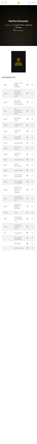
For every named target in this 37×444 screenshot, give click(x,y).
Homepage (19, 30)
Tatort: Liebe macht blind (18, 175)
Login (34, 2)
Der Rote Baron (17, 148)
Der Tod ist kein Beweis (18, 238)
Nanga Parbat (18, 143)
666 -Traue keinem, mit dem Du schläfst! (17, 189)
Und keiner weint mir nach (17, 226)
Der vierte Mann (17, 119)
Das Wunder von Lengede (18, 182)
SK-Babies (17, 243)
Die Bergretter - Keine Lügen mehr (18, 111)
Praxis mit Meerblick (17, 137)
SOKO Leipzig (18, 248)
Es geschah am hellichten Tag (18, 218)
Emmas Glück (18, 170)
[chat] (29, 3)
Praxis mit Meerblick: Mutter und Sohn (18, 93)
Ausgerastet (18, 233)
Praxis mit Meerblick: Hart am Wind (18, 102)
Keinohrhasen (18, 160)
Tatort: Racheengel (17, 165)
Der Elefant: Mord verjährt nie (18, 198)
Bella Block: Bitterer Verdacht (17, 206)
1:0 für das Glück (17, 154)
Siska (16, 212)
